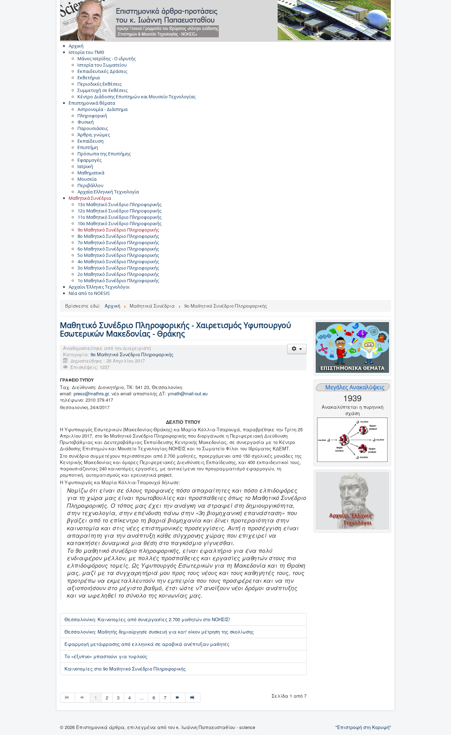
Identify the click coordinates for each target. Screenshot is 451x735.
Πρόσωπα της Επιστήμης (104, 153)
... (142, 697)
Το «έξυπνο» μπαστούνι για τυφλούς (105, 656)
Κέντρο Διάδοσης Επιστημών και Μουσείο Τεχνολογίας (137, 96)
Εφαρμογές (89, 160)
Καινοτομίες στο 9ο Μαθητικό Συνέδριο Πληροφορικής (125, 668)
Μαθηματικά (91, 172)
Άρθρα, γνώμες (94, 134)
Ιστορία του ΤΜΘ (86, 52)
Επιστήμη (88, 147)
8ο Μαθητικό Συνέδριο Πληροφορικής (118, 236)
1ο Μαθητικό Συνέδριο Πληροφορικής (118, 280)
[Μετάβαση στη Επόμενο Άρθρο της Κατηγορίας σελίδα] (178, 698)
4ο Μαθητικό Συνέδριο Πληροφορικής (118, 261)
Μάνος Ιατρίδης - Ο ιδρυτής (107, 58)
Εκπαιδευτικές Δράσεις (102, 71)
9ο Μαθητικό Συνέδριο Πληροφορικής (118, 230)
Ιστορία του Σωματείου (102, 65)
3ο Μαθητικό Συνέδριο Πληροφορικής (118, 268)
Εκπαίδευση (91, 141)
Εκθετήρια (89, 77)
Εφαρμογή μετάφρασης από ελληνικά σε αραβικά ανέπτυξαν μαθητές (146, 644)
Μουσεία (87, 179)
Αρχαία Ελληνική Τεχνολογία (108, 192)
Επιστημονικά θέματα (92, 103)
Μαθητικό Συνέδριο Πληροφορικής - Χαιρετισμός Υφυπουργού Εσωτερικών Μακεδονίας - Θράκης (175, 329)
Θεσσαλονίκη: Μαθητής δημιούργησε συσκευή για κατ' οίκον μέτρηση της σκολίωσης (159, 631)
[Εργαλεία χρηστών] (297, 349)
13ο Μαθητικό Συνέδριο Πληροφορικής (119, 204)
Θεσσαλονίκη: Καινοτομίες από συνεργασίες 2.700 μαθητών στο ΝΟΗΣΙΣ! (147, 619)
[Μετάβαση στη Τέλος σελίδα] (193, 698)
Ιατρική (85, 166)
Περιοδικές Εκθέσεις (100, 84)
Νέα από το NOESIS (89, 293)
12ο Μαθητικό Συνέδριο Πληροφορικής (119, 211)
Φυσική (86, 122)
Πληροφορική (92, 115)
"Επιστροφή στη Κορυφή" (363, 727)
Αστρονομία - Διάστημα (103, 109)
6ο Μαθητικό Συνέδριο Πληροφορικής (118, 249)
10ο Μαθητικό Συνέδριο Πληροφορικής (119, 223)
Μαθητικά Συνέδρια (90, 198)
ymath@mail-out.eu (188, 393)
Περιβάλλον (90, 185)
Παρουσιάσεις (93, 128)
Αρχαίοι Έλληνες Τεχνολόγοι (99, 287)
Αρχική (76, 46)
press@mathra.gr (91, 393)
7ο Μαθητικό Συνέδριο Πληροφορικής (118, 242)
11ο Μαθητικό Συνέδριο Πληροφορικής (119, 217)
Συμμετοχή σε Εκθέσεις (103, 90)
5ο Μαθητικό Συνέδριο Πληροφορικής (118, 255)
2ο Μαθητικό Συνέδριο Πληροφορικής (118, 274)
